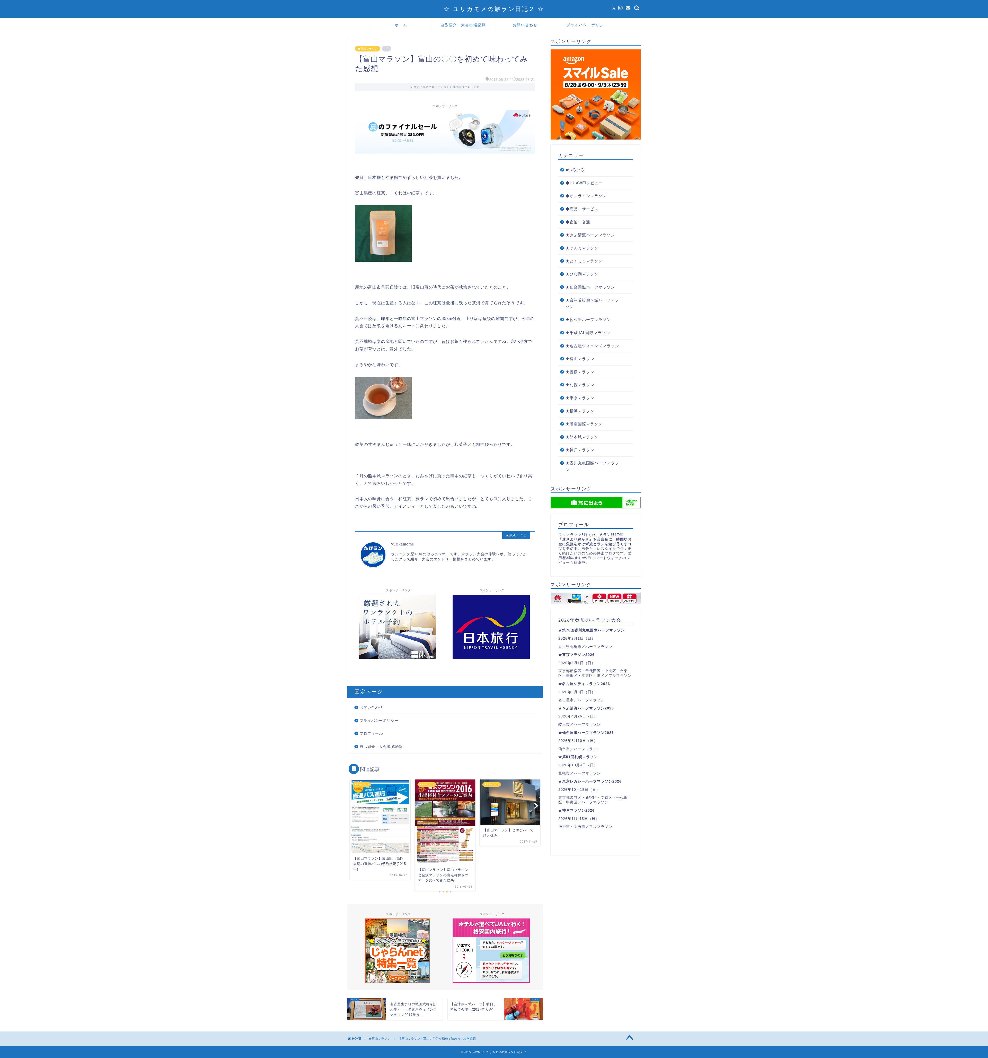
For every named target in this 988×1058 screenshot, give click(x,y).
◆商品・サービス (582, 209)
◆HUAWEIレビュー (584, 183)
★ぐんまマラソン (582, 248)
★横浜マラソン (580, 411)
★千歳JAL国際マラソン (588, 333)
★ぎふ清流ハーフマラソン (590, 235)
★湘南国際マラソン (584, 424)
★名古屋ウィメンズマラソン (592, 346)
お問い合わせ (525, 25)
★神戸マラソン (580, 450)
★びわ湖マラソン (582, 274)
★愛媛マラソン (580, 372)
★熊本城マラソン (582, 437)
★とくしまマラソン (584, 261)
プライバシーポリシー (587, 25)
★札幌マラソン (580, 385)
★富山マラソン (367, 48)
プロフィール (371, 733)
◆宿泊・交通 (578, 222)
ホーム (401, 25)
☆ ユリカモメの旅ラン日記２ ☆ (494, 9)
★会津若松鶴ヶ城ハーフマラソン (592, 303)
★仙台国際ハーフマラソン (590, 287)
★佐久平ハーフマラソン (588, 319)
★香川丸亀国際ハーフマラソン (592, 466)
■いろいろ (575, 170)
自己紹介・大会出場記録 (463, 25)
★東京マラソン (580, 398)
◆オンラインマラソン (586, 196)
